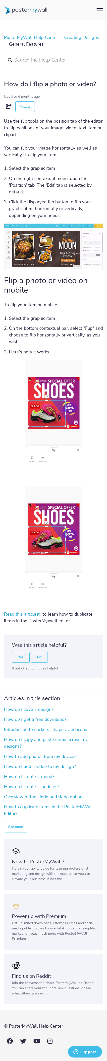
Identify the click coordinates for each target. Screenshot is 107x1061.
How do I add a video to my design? (40, 766)
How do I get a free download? (35, 719)
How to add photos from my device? (40, 756)
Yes (20, 657)
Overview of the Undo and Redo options (44, 797)
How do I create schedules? (31, 787)
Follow (25, 106)
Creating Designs (81, 37)
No (39, 657)
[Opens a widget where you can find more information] (85, 1052)
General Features (26, 44)
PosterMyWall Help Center (31, 37)
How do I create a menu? (29, 777)
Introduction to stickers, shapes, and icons (45, 730)
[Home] (25, 10)
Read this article (20, 614)
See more (15, 827)
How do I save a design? (29, 709)
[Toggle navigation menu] (100, 10)
